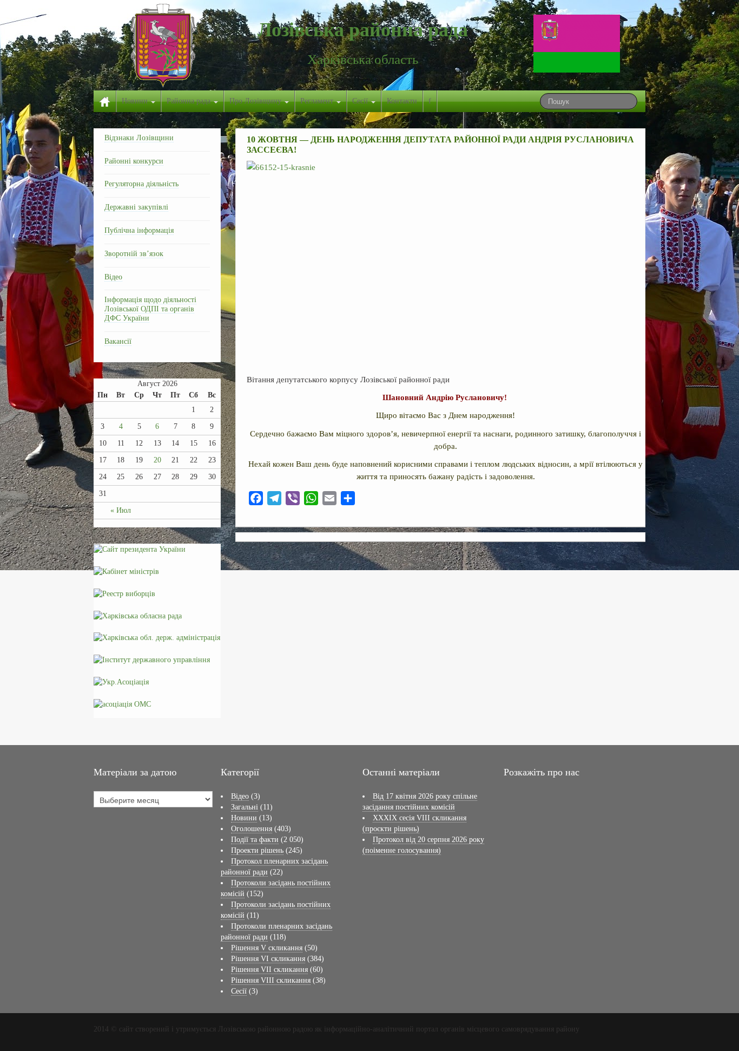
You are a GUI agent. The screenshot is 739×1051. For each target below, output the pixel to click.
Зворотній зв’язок (133, 254)
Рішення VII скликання (269, 969)
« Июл (120, 510)
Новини (136, 101)
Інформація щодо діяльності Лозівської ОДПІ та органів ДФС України (150, 309)
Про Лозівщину (256, 101)
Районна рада (190, 101)
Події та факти (255, 839)
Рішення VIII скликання (271, 980)
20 (157, 460)
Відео (113, 277)
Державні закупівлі (136, 207)
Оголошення (251, 829)
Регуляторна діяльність (141, 184)
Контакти (402, 101)
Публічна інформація (139, 230)
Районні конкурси (133, 161)
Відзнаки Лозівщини (139, 138)
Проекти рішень (257, 850)
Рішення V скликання (266, 948)
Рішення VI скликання (268, 959)
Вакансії (117, 341)
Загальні (244, 807)
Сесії (361, 101)
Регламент (317, 101)
